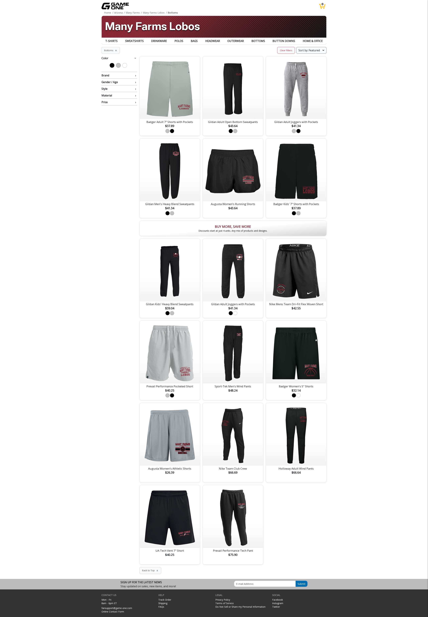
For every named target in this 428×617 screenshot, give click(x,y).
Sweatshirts (134, 41)
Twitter (276, 606)
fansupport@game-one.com (116, 608)
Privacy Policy (222, 599)
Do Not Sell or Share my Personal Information (240, 606)
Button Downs (284, 41)
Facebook (277, 599)
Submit (301, 583)
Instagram (277, 603)
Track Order (164, 599)
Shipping (162, 603)
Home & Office (313, 41)
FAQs (161, 606)
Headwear (212, 41)
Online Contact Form (112, 611)
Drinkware (159, 41)
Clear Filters (286, 50)
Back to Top (150, 570)
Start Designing (170, 112)
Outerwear (235, 41)
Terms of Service (224, 603)
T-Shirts (111, 41)
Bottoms (258, 41)
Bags (194, 41)
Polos (179, 41)
